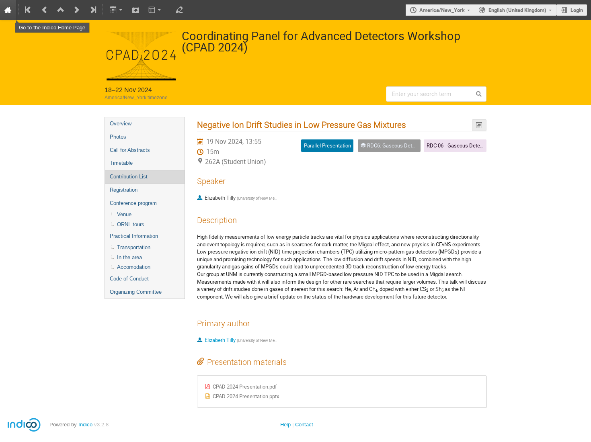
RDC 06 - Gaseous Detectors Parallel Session (478, 145)
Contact (304, 424)
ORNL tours (130, 224)
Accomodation (133, 267)
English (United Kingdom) (517, 10)
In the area (129, 257)
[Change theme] (155, 10)
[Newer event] (77, 10)
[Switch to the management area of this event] (179, 10)
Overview (120, 124)
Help (285, 424)
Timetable (121, 163)
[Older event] (45, 10)
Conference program (133, 203)
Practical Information (134, 236)
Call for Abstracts (130, 150)
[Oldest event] (29, 10)
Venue (124, 214)
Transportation (133, 247)
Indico (85, 424)
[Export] (116, 10)
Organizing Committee (136, 292)
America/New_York (442, 10)
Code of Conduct (129, 279)
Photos (118, 137)
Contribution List (129, 177)
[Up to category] (61, 10)
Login (576, 10)
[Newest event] (92, 10)
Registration (123, 190)
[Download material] (136, 10)
